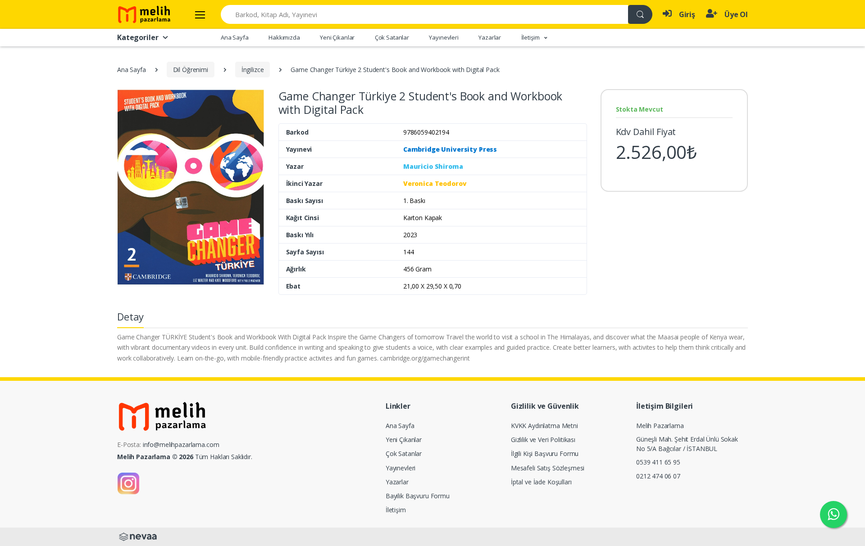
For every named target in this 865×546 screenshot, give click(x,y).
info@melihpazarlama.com (181, 444)
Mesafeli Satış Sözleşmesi (547, 468)
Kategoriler (137, 37)
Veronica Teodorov (435, 183)
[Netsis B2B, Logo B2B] (138, 536)
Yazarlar (489, 37)
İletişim (396, 509)
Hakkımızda (284, 37)
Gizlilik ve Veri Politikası (543, 439)
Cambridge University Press (450, 149)
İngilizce (252, 69)
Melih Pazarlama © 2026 (155, 456)
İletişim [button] (531, 37)
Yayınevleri (443, 37)
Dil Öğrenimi (190, 69)
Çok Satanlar (392, 37)
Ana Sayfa (235, 37)
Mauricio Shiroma (433, 166)
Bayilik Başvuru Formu (418, 496)
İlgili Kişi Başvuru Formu (544, 453)
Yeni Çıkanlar (337, 37)
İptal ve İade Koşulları (541, 482)
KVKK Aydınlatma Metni (544, 425)
